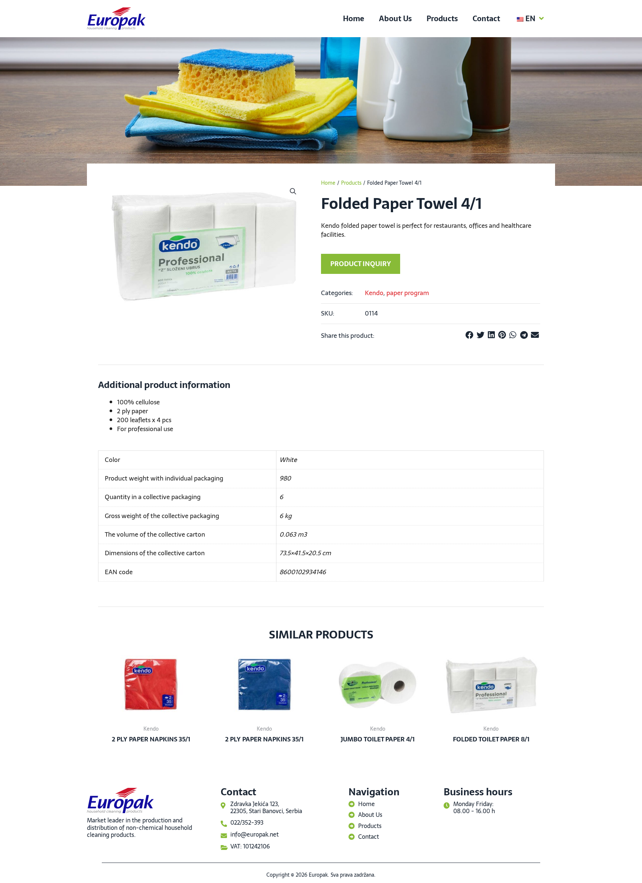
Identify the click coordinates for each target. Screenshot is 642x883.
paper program (407, 293)
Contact (486, 19)
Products (442, 19)
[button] (293, 191)
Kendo (374, 293)
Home (353, 19)
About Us (395, 19)
